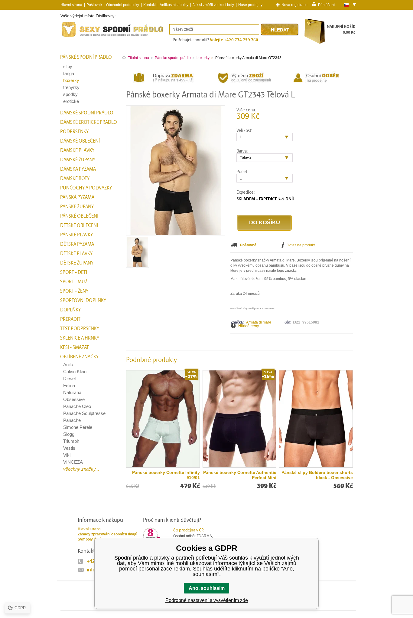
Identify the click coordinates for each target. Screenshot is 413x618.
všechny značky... (81, 469)
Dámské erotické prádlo (88, 122)
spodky (70, 94)
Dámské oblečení (80, 141)
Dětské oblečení (79, 225)
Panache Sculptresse (84, 413)
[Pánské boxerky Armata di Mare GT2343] (137, 265)
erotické (71, 101)
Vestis (69, 448)
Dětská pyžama (77, 244)
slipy (67, 66)
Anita (68, 364)
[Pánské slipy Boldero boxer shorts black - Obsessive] (316, 418)
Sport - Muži (74, 281)
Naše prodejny (250, 5)
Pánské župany (77, 206)
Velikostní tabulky (174, 5)
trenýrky (71, 87)
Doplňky (70, 309)
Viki (66, 455)
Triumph (71, 441)
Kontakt (149, 5)
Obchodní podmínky (122, 5)
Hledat (280, 29)
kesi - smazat (74, 347)
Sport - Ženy (74, 291)
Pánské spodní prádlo (86, 57)
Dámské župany (77, 159)
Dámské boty (74, 178)
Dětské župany (76, 263)
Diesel (69, 378)
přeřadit (70, 319)
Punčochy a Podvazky (86, 188)
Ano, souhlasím (207, 588)
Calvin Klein (74, 371)
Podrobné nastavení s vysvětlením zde (206, 600)
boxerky (71, 80)
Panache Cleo (77, 406)
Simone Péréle (77, 427)
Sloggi (69, 434)
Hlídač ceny (248, 326)
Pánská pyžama (77, 197)
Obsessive (74, 399)
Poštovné (94, 5)
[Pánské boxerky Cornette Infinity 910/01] (163, 418)
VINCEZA (73, 462)
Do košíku (264, 222)
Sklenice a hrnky (79, 338)
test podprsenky (79, 328)
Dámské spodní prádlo (86, 112)
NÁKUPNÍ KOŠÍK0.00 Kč (341, 29)
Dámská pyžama (78, 169)
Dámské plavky (77, 150)
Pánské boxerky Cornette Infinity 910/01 (166, 475)
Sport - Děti (73, 272)
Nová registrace (294, 5)
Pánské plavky (76, 234)
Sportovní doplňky (83, 300)
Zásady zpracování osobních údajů (107, 534)
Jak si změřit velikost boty (213, 5)
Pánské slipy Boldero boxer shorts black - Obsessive (317, 475)
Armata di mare (258, 322)
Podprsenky (74, 131)
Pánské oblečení (79, 216)
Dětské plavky (76, 253)
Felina (69, 385)
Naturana (72, 392)
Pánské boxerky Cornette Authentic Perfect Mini (239, 475)
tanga (68, 73)
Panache (72, 420)
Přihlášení (326, 4)
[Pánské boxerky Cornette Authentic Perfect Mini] (239, 418)
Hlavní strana (89, 529)
